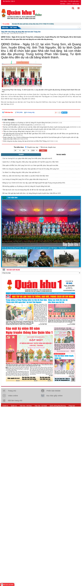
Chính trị (5, 406)
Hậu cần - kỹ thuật (41, 406)
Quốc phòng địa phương (58, 406)
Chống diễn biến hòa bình (19, 410)
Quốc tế (5, 410)
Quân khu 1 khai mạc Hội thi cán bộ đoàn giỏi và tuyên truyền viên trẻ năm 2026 (29, 129)
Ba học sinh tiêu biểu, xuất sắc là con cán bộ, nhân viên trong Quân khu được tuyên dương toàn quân (36, 127)
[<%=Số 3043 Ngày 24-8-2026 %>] (41, 330)
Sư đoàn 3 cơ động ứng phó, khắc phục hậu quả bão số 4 (21, 172)
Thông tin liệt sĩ (35, 410)
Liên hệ (68, 3)
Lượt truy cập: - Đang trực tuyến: (19, 415)
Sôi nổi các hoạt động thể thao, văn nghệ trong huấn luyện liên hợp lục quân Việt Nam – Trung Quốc (34, 248)
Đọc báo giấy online (13, 270)
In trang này (30, 112)
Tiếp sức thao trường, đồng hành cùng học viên (18, 131)
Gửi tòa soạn (75, 3)
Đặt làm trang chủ (15, 401)
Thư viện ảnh (13, 198)
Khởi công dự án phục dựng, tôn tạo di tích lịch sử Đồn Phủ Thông (25, 141)
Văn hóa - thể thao (9, 27)
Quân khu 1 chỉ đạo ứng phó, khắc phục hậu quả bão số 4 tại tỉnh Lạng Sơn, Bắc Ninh (30, 162)
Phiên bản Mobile (53, 391)
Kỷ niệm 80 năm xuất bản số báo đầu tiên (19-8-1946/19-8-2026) (33, 24)
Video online (13, 396)
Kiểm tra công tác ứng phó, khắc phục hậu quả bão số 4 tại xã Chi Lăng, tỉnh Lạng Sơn (30, 169)
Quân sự (14, 406)
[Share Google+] (56, 112)
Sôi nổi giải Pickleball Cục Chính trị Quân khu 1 (18, 125)
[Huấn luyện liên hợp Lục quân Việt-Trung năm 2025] (14, 258)
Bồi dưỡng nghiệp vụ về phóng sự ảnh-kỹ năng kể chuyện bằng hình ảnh (27, 122)
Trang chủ (12, 391)
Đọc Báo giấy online (73, 1)
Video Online (63, 1)
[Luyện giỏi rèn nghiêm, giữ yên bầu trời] (40, 258)
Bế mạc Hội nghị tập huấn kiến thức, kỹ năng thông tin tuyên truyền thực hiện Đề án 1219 (31, 193)
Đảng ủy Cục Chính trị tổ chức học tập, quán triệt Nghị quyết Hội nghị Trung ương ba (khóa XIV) (33, 183)
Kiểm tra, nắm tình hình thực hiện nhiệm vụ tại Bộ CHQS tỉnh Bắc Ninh (25, 176)
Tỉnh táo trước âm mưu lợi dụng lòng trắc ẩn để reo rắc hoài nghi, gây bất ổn (27, 190)
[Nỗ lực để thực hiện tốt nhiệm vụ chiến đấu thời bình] (66, 258)
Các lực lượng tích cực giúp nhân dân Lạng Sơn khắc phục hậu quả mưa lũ (27, 158)
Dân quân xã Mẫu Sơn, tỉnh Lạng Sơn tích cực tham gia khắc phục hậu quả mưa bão (30, 165)
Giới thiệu (62, 3)
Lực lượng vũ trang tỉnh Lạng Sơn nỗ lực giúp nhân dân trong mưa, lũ (25, 179)
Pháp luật (72, 406)
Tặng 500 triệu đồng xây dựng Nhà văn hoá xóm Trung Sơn (20, 32)
